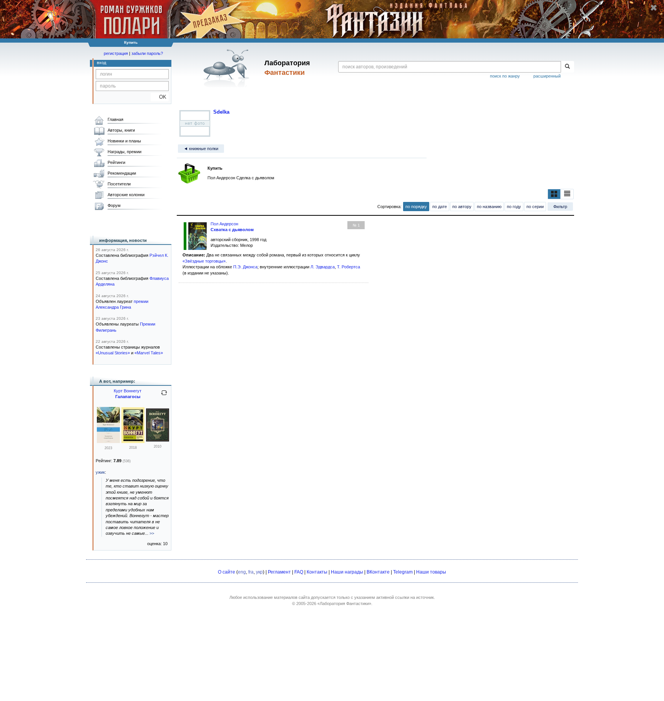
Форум (114, 205)
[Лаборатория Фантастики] (227, 68)
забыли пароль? (147, 53)
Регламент (279, 572)
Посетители (119, 184)
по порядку (416, 206)
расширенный (547, 76)
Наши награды (347, 572)
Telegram (403, 572)
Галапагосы (127, 396)
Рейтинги (116, 162)
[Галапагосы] (132, 441)
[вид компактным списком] (567, 194)
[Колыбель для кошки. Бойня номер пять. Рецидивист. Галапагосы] (157, 440)
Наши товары (431, 572)
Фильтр (560, 206)
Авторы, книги (121, 130)
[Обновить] (164, 395)
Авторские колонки (126, 194)
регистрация (116, 53)
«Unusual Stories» (113, 352)
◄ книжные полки (201, 148)
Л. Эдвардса (322, 267)
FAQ (298, 572)
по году (514, 206)
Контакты (317, 572)
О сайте (226, 572)
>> (151, 533)
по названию (489, 206)
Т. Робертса (348, 267)
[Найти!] (567, 67)
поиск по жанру (505, 76)
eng (242, 572)
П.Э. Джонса (245, 267)
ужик (100, 472)
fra (251, 572)
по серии (535, 206)
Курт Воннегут (127, 391)
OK (159, 97)
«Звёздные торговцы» (204, 261)
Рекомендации (122, 173)
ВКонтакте (378, 572)
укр (259, 572)
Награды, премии (124, 151)
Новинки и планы (124, 141)
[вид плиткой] (554, 194)
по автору (461, 206)
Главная (115, 119)
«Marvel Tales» (148, 352)
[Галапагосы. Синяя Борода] (108, 441)
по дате (439, 206)
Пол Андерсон (224, 224)
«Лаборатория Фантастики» (344, 603)
